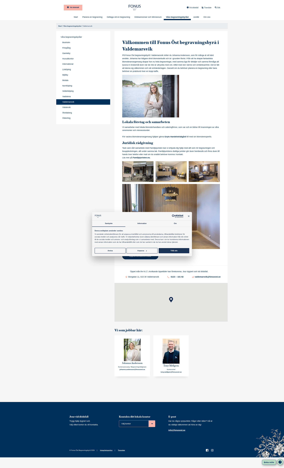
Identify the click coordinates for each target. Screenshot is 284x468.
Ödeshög (66, 118)
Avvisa (110, 251)
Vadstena (66, 96)
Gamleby (66, 53)
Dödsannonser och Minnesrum (148, 17)
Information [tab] (142, 223)
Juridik (196, 17)
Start (76, 17)
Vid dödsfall (74, 7)
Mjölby (65, 75)
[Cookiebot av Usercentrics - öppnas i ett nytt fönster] (173, 216)
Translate (121, 450)
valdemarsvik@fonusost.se (208, 277)
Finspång (66, 48)
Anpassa (140, 251)
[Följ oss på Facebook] (207, 450)
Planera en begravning (92, 17)
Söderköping (68, 91)
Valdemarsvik (68, 102)
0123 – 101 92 (176, 277)
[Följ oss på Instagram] (212, 450)
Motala (65, 80)
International (67, 64)
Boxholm (66, 42)
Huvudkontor (68, 59)
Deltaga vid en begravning (118, 17)
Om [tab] (175, 223)
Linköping (66, 69)
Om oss (206, 17)
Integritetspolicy (106, 450)
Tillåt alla (174, 251)
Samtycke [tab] (109, 223)
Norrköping (67, 86)
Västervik (66, 107)
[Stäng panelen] (188, 216)
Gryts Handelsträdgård (175, 137)
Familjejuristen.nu (141, 158)
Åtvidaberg (67, 113)
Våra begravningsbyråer (177, 17)
